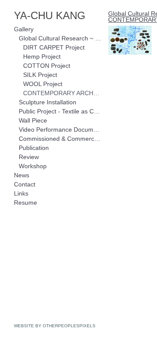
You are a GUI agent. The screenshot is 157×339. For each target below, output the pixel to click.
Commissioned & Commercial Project (60, 138)
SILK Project (40, 74)
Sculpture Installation (47, 102)
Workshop (33, 166)
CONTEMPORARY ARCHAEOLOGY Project (62, 93)
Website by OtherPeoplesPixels (55, 325)
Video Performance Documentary (60, 129)
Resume (25, 202)
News (21, 175)
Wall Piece (33, 120)
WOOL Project (42, 83)
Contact (24, 184)
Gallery (24, 29)
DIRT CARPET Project (54, 47)
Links (21, 193)
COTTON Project (46, 65)
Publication (34, 147)
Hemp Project (42, 56)
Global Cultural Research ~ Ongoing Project (60, 38)
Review (29, 156)
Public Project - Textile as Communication (60, 111)
